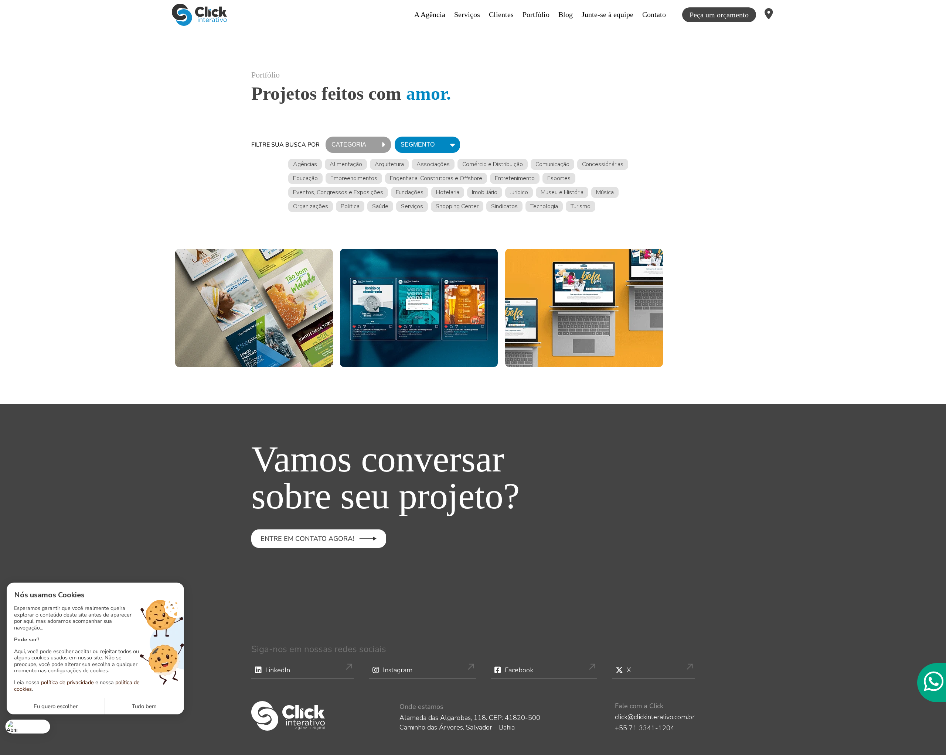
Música (605, 192)
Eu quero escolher (56, 706)
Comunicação (552, 164)
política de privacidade (67, 682)
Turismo (581, 206)
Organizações (310, 206)
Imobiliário (484, 192)
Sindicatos (504, 206)
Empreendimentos (353, 178)
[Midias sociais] (419, 308)
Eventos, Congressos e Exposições (338, 192)
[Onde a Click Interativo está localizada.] (769, 15)
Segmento (418, 144)
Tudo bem (144, 706)
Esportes (559, 178)
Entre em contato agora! (307, 538)
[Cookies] (28, 726)
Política (350, 206)
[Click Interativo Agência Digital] (199, 15)
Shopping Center (457, 206)
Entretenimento (515, 178)
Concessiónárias (602, 164)
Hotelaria (447, 192)
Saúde (380, 206)
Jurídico (519, 192)
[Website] (584, 308)
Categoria (348, 144)
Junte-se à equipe (607, 14)
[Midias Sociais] (254, 308)
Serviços (467, 14)
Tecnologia (544, 206)
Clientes (501, 14)
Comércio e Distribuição (492, 164)
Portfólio (536, 14)
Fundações (409, 192)
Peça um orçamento (719, 15)
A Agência (429, 14)
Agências (305, 164)
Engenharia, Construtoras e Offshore (436, 178)
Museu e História (562, 192)
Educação (305, 178)
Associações (433, 164)
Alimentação (346, 164)
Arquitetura (389, 164)
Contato (654, 14)
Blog (565, 14)
